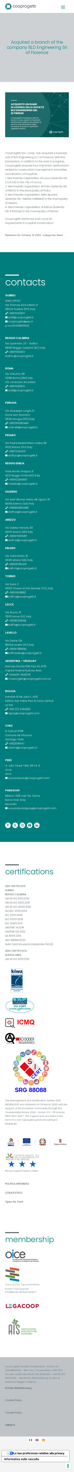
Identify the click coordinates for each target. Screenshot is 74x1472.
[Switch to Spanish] (43, 1440)
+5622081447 (16, 743)
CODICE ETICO (14, 1192)
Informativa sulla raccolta (21, 1459)
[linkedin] (37, 825)
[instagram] (22, 825)
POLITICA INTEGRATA (17, 1184)
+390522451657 (17, 479)
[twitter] (15, 825)
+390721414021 (16, 451)
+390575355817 (17, 536)
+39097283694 (17, 649)
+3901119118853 (17, 592)
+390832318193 (17, 620)
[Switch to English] (37, 1440)
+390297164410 (17, 564)
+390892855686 (18, 507)
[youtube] (29, 825)
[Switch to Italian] (30, 1440)
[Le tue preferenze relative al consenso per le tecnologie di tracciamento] (68, 1466)
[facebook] (8, 825)
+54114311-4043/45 (19, 674)
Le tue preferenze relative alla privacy (38, 1453)
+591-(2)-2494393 (19, 709)
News (60, 235)
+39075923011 (16, 313)
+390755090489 (18, 423)
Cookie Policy (13, 1400)
